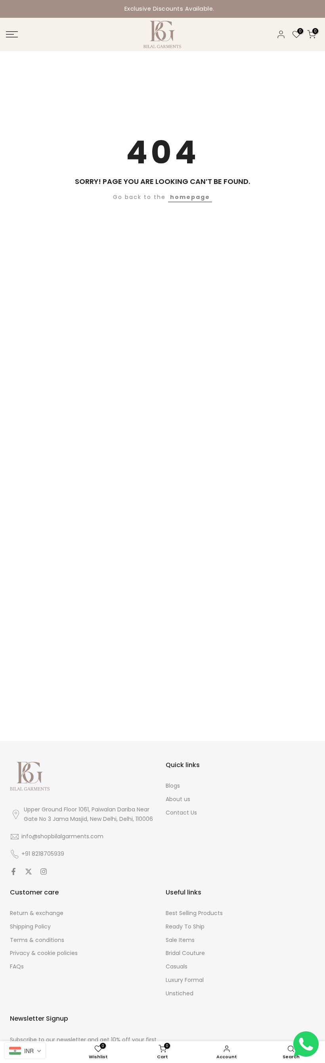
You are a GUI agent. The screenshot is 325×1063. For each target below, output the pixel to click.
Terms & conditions (37, 940)
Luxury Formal (185, 980)
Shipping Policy (30, 926)
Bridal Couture (185, 953)
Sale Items (180, 940)
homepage (190, 197)
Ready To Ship (185, 926)
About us (178, 799)
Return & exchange (36, 913)
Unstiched (179, 993)
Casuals (176, 966)
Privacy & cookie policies (44, 953)
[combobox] (25, 1050)
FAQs (17, 966)
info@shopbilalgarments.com (62, 836)
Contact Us (181, 813)
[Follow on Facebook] (13, 871)
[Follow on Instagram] (43, 871)
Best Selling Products (194, 913)
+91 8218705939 (42, 854)
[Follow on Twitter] (28, 871)
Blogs (173, 786)
